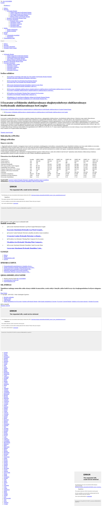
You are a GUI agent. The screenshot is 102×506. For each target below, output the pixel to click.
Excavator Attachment (12, 19)
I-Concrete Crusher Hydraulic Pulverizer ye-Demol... (24, 236)
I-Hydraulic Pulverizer (15, 26)
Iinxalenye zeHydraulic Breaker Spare (16, 18)
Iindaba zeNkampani (12, 29)
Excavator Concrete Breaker (64, 301)
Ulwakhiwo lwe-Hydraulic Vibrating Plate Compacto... (25, 242)
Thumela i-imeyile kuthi (7, 132)
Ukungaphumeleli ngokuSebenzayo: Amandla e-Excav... (18, 266)
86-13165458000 (7, 1)
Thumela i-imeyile (5, 305)
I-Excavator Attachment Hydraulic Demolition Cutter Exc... (22, 86)
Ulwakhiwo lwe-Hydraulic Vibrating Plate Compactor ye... (22, 94)
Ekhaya (6, 8)
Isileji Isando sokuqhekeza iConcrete (47, 301)
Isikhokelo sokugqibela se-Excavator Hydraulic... (16, 270)
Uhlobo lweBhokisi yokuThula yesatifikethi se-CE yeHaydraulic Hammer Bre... (27, 98)
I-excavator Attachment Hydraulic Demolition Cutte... (24, 248)
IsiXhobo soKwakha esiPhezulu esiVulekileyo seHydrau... (21, 78)
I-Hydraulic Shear (14, 25)
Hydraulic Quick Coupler (16, 21)
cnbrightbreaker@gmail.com (11, 280)
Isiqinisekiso (10, 36)
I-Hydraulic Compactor (16, 24)
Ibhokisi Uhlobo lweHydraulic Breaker (20, 16)
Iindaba (6, 28)
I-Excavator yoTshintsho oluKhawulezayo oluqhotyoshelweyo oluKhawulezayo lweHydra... (30, 90)
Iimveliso (6, 9)
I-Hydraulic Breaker (12, 11)
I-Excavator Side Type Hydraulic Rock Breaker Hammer (21, 82)
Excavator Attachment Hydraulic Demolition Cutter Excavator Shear (26, 181)
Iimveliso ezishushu (9, 297)
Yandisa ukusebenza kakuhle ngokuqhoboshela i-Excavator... (19, 267)
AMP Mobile (7, 300)
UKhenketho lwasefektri (13, 35)
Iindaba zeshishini (11, 31)
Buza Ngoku (4, 293)
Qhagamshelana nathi (9, 38)
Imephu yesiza (7, 298)
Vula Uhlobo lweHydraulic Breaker (19, 15)
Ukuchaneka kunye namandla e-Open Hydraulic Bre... (17, 269)
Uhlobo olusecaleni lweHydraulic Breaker (20, 12)
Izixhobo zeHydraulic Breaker (29, 301)
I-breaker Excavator (93, 301)
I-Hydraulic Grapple (15, 22)
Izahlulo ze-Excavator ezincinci (80, 301)
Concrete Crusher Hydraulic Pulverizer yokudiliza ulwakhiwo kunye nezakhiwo (28, 180)
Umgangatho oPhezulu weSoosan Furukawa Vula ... (17, 272)
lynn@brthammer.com (9, 281)
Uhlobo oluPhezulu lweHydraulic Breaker (20, 14)
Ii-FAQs (6, 32)
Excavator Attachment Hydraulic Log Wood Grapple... (25, 230)
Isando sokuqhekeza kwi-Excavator (13, 301)
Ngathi (5, 34)
